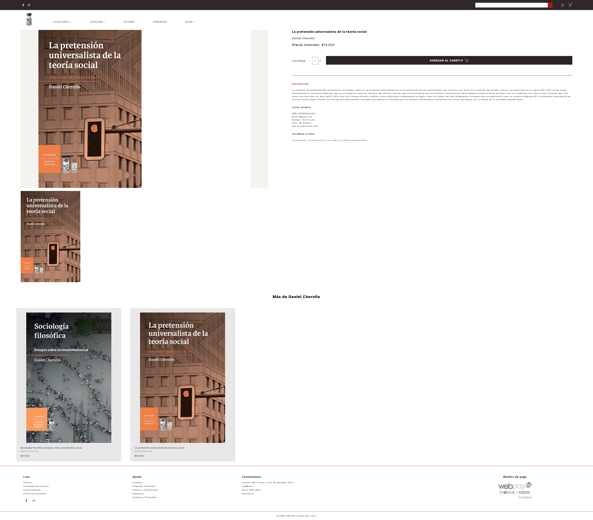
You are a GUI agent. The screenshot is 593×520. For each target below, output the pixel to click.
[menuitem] (62, 21)
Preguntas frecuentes (143, 486)
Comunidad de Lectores (36, 486)
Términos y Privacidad (144, 497)
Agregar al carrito (447, 60)
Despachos (138, 494)
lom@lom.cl (248, 486)
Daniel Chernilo (303, 38)
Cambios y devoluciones (145, 490)
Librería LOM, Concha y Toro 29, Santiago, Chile (267, 482)
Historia (27, 482)
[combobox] (514, 5)
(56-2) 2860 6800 (251, 490)
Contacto (137, 482)
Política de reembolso (35, 494)
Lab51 (313, 516)
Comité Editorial (32, 490)
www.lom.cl (248, 494)
